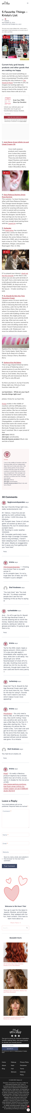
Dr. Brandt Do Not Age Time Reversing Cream (13, 297)
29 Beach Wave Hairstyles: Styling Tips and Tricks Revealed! (15, 991)
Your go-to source (7, 1038)
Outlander (7, 228)
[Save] (6, 37)
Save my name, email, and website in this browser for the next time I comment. (16, 859)
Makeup (13, 1062)
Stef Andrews (15, 587)
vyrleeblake (12, 610)
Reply (5, 551)
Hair (12, 1069)
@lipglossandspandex (11, 567)
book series (9, 230)
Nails (12, 1065)
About (4, 1065)
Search (10, 1049)
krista (7, 21)
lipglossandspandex (16, 502)
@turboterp (7, 713)
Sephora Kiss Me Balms (12, 362)
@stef (5, 773)
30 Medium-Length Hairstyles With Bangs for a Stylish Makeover (13, 1018)
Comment (7, 811)
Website (6, 852)
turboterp (13, 681)
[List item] (12, 1036)
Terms (22, 1069)
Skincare (13, 1072)
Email (5, 843)
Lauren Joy (12, 223)
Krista (4, 404)
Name (5, 835)
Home (4, 1062)
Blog (3, 1069)
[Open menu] (27, 3)
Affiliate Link (24, 59)
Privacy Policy (24, 1062)
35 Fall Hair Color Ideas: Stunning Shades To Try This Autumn (13, 964)
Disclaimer (23, 1065)
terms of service (18, 1051)
